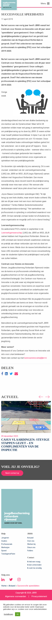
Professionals (6, 544)
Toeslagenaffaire (8, 554)
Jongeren (5, 538)
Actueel (30, 538)
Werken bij (31, 544)
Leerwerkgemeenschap (11, 232)
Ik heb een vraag (33, 562)
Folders (30, 551)
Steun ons (31, 547)
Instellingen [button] (8, 614)
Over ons (30, 541)
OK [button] (18, 614)
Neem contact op (12, 473)
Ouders (4, 541)
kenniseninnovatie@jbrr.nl (35, 358)
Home (4, 586)
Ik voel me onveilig (34, 568)
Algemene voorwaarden (15, 596)
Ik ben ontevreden (34, 565)
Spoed (3, 551)
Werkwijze (5, 547)
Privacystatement (39, 596)
